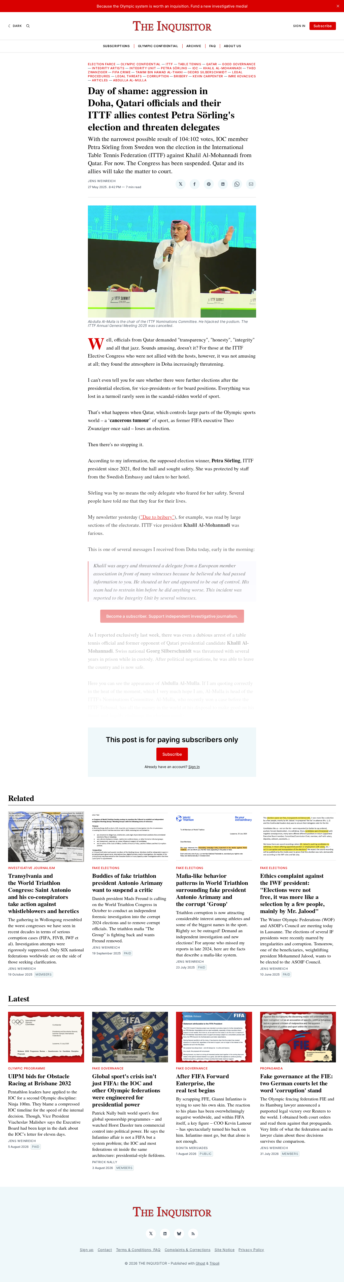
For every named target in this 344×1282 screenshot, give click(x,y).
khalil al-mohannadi (222, 68)
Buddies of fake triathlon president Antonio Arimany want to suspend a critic (127, 882)
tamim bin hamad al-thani (159, 72)
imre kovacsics (242, 76)
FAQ (212, 46)
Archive (193, 46)
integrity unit (142, 68)
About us (232, 46)
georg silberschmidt (207, 72)
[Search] (28, 26)
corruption (158, 76)
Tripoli (214, 1263)
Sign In (299, 26)
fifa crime (121, 72)
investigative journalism (31, 868)
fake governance (108, 1068)
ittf (169, 64)
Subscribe (323, 26)
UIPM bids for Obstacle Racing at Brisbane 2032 (39, 1079)
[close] (338, 6)
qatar (211, 64)
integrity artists (108, 68)
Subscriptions (116, 46)
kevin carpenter (208, 76)
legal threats (128, 76)
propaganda (271, 1068)
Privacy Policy (251, 1250)
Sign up (87, 1250)
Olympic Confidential (158, 46)
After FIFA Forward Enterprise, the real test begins (202, 1082)
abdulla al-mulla (129, 80)
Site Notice (225, 1250)
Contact (105, 1250)
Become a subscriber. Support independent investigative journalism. (172, 616)
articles (100, 80)
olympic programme (26, 1068)
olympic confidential (141, 64)
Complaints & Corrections (188, 1250)
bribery (181, 76)
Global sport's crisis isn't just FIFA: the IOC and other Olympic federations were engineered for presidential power (126, 1089)
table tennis (189, 64)
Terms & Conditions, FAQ (138, 1250)
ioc (195, 68)
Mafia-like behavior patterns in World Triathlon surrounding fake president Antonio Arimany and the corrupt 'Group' (212, 889)
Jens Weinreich (102, 181)
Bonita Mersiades (192, 1148)
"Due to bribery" (157, 516)
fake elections (106, 868)
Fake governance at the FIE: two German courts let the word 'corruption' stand (296, 1082)
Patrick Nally (104, 1162)
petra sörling (174, 68)
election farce (102, 64)
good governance (239, 64)
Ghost (200, 1263)
